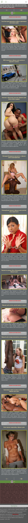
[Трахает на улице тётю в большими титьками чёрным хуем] (13, 282)
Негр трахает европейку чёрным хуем (14, 427)
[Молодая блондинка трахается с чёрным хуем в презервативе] (13, 177)
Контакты (14, 506)
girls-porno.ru (15, 514)
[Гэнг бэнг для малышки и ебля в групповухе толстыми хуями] (13, 34)
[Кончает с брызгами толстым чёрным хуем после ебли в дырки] (13, 121)
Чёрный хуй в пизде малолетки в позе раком (14, 337)
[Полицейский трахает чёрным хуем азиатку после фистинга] (13, 234)
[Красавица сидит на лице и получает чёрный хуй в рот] (13, 402)
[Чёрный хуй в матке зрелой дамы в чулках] (13, 315)
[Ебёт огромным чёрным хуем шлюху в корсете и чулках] (13, 73)
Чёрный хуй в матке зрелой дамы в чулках (14, 305)
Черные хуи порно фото (15, 55)
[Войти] (6, 2)
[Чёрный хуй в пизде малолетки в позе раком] (13, 357)
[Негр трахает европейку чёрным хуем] (13, 449)
